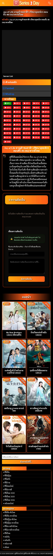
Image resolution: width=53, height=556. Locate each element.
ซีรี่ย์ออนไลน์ (8, 486)
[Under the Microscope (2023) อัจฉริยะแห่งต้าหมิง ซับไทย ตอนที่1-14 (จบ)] (38, 315)
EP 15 (46, 112)
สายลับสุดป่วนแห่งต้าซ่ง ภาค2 (39, 447)
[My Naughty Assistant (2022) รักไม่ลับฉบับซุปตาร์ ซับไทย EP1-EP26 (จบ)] (14, 429)
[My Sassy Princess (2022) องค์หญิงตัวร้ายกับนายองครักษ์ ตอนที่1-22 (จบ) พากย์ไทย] (14, 353)
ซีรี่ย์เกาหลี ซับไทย (10, 526)
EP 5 (46, 103)
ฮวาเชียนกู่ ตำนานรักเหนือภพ (38, 409)
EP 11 (8, 112)
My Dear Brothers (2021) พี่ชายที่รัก (14, 333)
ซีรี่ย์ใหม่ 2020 (9, 493)
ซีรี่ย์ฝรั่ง (7, 479)
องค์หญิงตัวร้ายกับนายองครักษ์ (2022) (14, 371)
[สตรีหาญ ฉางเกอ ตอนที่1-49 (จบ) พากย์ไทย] (14, 391)
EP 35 (46, 129)
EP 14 (37, 112)
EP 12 (17, 112)
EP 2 (18, 103)
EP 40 (46, 133)
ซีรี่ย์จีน (6, 472)
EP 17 (17, 116)
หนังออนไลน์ (8, 503)
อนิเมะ (6, 547)
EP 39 (37, 133)
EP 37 (17, 133)
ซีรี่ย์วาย (7, 482)
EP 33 (27, 129)
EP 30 (46, 125)
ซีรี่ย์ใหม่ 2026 (9, 500)
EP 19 (37, 116)
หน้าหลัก (5, 19)
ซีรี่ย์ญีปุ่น (7, 475)
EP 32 (17, 129)
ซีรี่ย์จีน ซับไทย (9, 512)
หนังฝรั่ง (7, 540)
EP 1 (8, 103)
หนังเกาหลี (8, 544)
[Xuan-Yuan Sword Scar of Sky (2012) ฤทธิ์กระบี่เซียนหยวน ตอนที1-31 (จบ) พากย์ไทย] (38, 353)
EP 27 (17, 125)
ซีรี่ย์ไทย (7, 533)
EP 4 (37, 103)
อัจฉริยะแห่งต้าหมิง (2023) (39, 333)
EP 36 (8, 133)
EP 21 (8, 120)
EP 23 (27, 120)
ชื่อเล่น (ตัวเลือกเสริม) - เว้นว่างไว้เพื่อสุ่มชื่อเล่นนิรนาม (24, 248)
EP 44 (37, 137)
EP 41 (8, 137)
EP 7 (18, 108)
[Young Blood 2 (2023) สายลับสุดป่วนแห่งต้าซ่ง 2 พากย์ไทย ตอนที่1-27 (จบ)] (38, 429)
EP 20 (46, 116)
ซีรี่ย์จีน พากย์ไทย (10, 516)
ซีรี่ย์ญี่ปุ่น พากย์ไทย (11, 523)
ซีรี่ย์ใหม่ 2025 (9, 496)
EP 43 (27, 137)
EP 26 (8, 125)
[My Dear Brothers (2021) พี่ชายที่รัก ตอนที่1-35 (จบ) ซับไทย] (14, 315)
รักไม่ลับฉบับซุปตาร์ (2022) (14, 447)
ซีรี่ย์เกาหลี (8, 489)
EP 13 (27, 112)
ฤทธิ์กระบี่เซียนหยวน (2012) (38, 371)
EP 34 (37, 129)
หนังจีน (7, 537)
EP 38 (27, 133)
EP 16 (8, 116)
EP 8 (27, 108)
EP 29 (37, 125)
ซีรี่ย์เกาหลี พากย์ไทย (11, 530)
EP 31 (8, 129)
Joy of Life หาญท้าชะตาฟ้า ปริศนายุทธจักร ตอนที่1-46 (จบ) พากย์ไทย (25, 13)
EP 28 (27, 125)
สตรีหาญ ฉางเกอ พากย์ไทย (14, 409)
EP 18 (27, 116)
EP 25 (46, 120)
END (8, 142)
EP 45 (46, 137)
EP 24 (37, 120)
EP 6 (8, 108)
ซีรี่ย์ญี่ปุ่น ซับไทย (10, 519)
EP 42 (17, 137)
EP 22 (17, 120)
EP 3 (27, 103)
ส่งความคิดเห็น (26, 279)
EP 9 (37, 108)
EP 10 (46, 108)
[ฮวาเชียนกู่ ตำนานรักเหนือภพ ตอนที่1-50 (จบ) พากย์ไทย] (38, 391)
